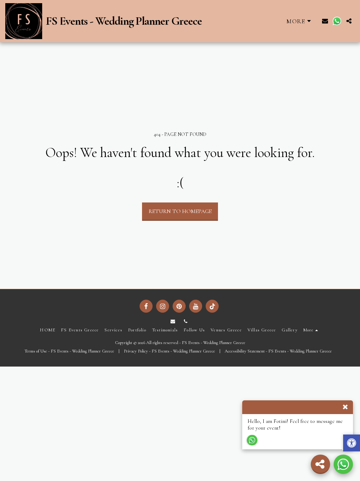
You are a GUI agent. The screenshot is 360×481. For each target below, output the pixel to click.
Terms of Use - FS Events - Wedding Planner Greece (69, 351)
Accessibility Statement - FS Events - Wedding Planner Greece (278, 351)
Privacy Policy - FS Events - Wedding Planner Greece (169, 351)
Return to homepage (180, 211)
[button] (325, 21)
